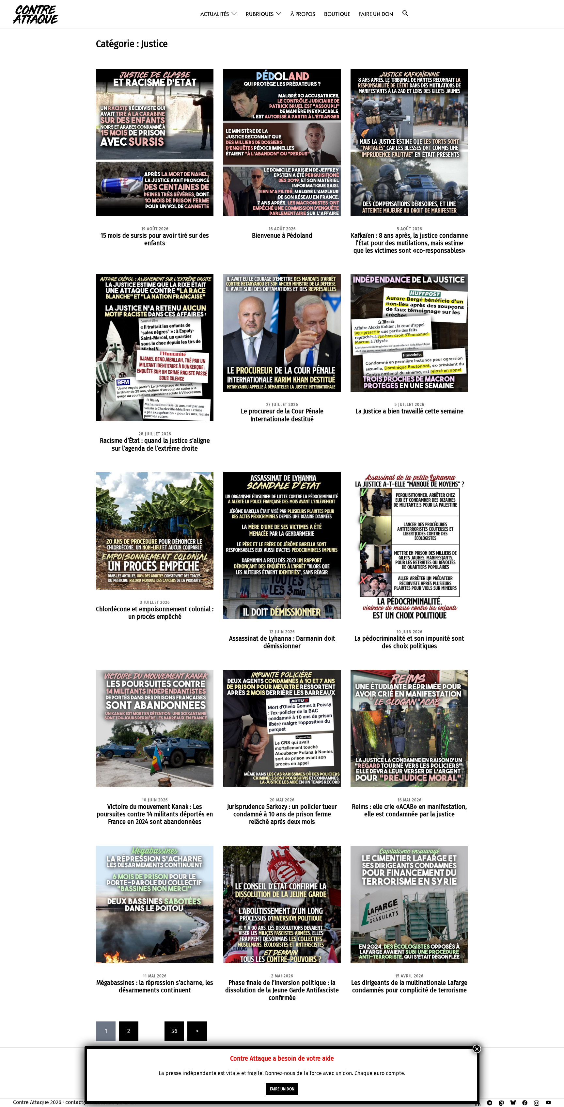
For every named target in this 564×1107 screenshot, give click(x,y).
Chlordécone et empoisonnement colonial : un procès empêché (154, 612)
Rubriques (260, 13)
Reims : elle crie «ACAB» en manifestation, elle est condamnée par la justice (409, 810)
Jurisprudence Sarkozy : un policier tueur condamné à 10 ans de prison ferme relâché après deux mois (282, 814)
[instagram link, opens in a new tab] (536, 1102)
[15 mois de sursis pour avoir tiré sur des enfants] (154, 142)
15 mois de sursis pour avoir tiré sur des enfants (155, 239)
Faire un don (376, 13)
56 (174, 1031)
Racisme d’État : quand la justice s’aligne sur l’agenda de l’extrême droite (155, 444)
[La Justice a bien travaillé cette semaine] (409, 332)
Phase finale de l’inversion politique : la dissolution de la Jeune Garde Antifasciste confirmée (282, 990)
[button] (405, 13)
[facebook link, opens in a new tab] (524, 1102)
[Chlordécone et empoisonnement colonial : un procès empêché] (154, 530)
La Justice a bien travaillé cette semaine (409, 411)
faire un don (282, 1089)
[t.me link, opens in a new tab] (489, 1102)
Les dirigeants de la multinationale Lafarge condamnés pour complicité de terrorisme (409, 986)
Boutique (337, 13)
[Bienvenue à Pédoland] (282, 142)
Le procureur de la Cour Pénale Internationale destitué (282, 415)
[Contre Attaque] (35, 13)
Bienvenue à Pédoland (282, 235)
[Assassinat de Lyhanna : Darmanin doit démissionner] (282, 545)
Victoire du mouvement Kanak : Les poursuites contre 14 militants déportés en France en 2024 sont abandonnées (155, 814)
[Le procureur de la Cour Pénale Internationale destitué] (282, 332)
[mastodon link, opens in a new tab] (501, 1102)
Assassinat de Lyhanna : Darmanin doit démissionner (282, 642)
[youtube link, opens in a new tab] (548, 1102)
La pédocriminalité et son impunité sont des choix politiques (409, 642)
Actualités (214, 13)
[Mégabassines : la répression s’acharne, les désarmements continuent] (154, 904)
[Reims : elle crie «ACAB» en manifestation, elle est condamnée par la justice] (409, 728)
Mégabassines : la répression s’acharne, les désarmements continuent (154, 986)
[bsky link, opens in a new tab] (513, 1102)
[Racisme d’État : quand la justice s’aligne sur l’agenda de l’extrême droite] (154, 347)
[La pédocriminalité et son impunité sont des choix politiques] (409, 545)
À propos (302, 13)
